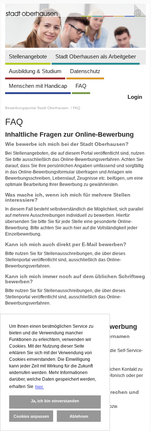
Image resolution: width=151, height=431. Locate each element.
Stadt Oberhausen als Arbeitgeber (95, 56)
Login (135, 97)
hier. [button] (39, 386)
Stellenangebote (28, 56)
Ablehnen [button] (79, 416)
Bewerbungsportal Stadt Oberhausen (37, 108)
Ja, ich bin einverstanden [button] (55, 401)
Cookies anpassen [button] (31, 416)
